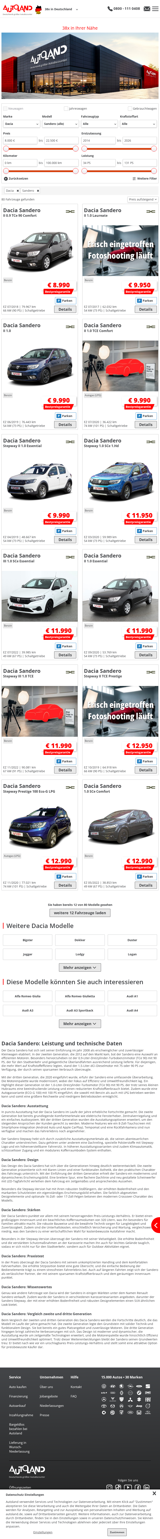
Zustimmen (117, 1532)
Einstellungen (42, 1532)
